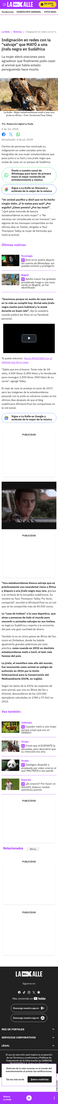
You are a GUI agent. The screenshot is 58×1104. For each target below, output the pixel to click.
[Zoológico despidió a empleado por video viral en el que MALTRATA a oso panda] (10, 765)
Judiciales (26, 722)
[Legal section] (53, 1045)
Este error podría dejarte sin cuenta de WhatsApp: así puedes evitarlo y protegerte (37, 262)
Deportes (26, 779)
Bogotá (25, 274)
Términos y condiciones (25, 1057)
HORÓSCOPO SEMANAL (29, 11)
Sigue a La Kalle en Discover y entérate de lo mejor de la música (31, 189)
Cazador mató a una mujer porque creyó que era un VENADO (38, 729)
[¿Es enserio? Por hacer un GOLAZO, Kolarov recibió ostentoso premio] (10, 784)
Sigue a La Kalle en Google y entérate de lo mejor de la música (31, 418)
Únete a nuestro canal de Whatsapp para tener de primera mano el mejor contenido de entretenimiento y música (31, 175)
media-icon (29, 1098)
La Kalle (6, 32)
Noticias (17, 32)
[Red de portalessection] (53, 1029)
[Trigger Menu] (4, 4)
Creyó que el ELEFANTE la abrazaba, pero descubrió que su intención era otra (38, 748)
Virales (25, 741)
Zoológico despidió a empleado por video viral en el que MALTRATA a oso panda (38, 767)
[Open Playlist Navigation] (54, 1098)
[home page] (29, 974)
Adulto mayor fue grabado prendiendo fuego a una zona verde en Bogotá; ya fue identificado (38, 283)
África (33, 849)
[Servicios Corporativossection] (53, 1037)
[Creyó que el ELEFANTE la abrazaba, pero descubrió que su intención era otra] (10, 746)
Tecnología (27, 255)
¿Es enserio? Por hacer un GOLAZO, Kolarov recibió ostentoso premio (38, 786)
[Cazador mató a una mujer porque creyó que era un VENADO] (10, 727)
